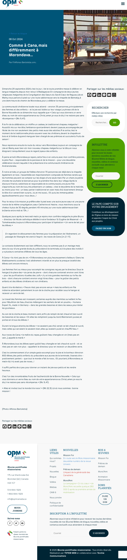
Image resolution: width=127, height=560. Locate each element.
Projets (53, 466)
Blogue (53, 477)
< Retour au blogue (18, 33)
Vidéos (53, 482)
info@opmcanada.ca (16, 499)
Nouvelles (54, 471)
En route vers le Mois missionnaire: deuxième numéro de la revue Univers (79, 461)
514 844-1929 (14, 490)
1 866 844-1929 (15, 494)
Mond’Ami (103, 471)
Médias (53, 487)
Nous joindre (56, 497)
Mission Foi (103, 458)
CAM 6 (53, 492)
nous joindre (17, 509)
